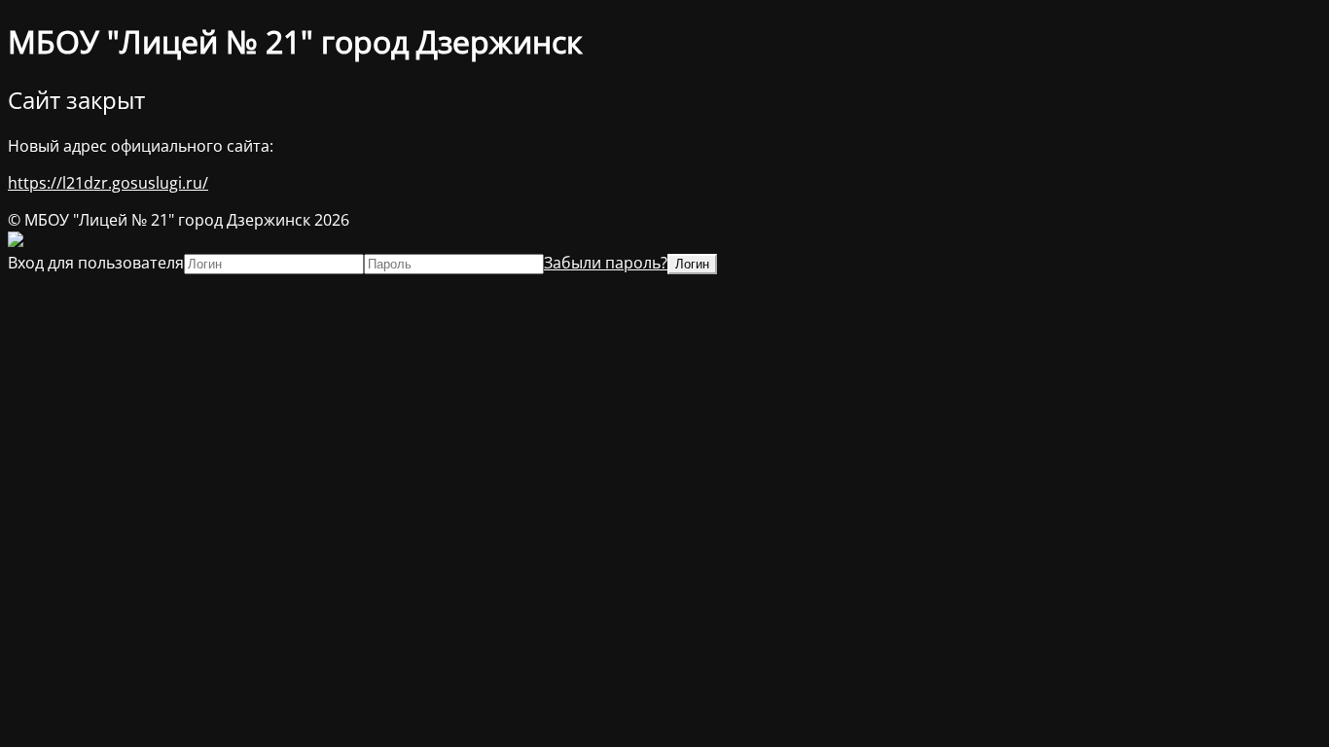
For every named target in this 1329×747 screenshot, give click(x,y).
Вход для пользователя (96, 262)
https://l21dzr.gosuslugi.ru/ (108, 183)
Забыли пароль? (605, 262)
